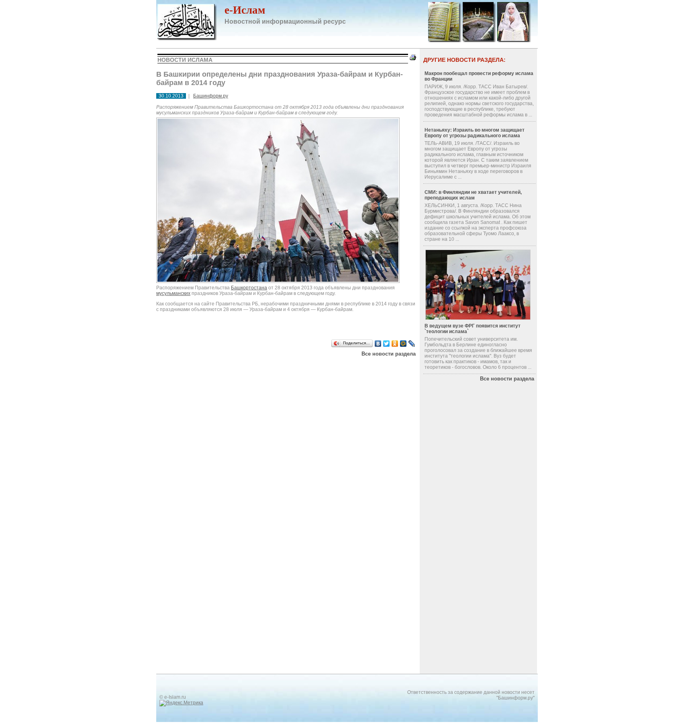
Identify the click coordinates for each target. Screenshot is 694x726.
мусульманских (173, 293)
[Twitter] (386, 343)
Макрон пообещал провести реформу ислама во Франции (479, 76)
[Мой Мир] (403, 343)
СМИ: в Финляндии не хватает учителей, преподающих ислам (473, 195)
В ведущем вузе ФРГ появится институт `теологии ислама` (472, 328)
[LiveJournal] (412, 343)
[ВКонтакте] (378, 343)
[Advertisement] (295, 370)
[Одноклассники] (395, 343)
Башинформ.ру (210, 96)
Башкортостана (249, 288)
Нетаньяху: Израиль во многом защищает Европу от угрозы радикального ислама (475, 132)
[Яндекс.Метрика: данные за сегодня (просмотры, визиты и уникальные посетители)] (181, 703)
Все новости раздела (388, 354)
